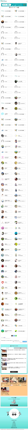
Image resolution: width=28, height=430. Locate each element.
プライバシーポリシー (14, 426)
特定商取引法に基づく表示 (14, 427)
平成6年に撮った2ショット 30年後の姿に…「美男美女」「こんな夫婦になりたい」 (16, 354)
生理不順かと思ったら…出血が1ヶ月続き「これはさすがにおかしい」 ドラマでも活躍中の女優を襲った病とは (16, 359)
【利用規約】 (14, 422)
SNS (20, 348)
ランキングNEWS (14, 425)
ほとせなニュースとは (14, 420)
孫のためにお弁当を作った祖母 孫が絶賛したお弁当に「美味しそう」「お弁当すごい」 (16, 363)
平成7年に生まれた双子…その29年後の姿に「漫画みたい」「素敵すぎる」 (16, 349)
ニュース (7, 348)
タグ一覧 (14, 421)
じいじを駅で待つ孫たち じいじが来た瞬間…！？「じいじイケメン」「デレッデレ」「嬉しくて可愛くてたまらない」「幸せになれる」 (16, 367)
